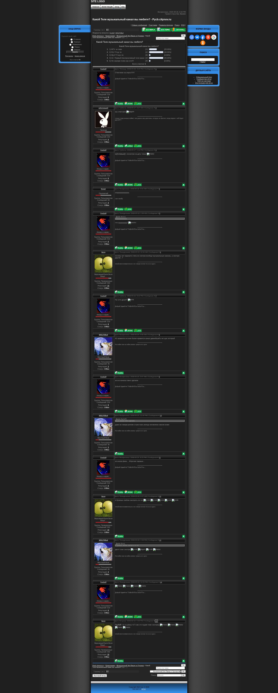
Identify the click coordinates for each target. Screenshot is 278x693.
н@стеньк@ (103, 108)
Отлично (77, 39)
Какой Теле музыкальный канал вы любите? (121, 36)
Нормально (77, 44)
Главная (95, 7)
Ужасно (77, 50)
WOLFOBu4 (120, 33)
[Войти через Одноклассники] (202, 42)
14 (161, 582)
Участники (153, 25)
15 (156, 621)
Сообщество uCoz (204, 79)
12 (160, 496)
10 (161, 415)
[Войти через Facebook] (202, 37)
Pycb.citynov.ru (98, 36)
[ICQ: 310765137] (128, 209)
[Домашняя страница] (128, 103)
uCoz (144, 689)
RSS (123, 7)
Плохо (77, 47)
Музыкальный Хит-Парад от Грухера (130, 36)
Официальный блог (204, 77)
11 (160, 457)
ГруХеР (112, 33)
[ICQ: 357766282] (138, 103)
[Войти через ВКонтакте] (197, 37)
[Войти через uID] (191, 37)
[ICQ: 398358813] (138, 145)
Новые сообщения (139, 25)
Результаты (69, 56)
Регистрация (107, 7)
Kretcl (103, 189)
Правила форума (166, 25)
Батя (103, 252)
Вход (117, 7)
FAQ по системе (204, 81)
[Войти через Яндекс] (208, 37)
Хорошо (77, 42)
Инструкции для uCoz (204, 83)
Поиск (177, 25)
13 (160, 540)
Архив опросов (80, 56)
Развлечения (110, 36)
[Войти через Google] (213, 37)
